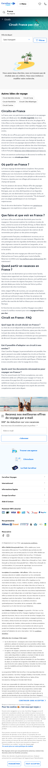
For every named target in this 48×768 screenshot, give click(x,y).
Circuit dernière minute (11, 98)
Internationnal (7, 483)
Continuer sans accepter (31, 700)
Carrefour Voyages (9, 477)
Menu (23, 4)
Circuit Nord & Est (9, 101)
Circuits (7, 19)
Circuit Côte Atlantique (27, 101)
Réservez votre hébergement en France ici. (30, 151)
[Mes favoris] (39, 4)
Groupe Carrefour (9, 495)
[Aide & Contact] (45, 4)
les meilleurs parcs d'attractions (31, 259)
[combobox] (16, 39)
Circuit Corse (28, 98)
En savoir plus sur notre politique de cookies (17, 746)
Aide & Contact (7, 501)
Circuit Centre (8, 105)
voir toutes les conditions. (29, 543)
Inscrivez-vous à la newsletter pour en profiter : (19, 425)
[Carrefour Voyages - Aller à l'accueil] (8, 4)
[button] (24, 12)
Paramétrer (14, 764)
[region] (24, 733)
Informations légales (10, 489)
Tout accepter (33, 764)
